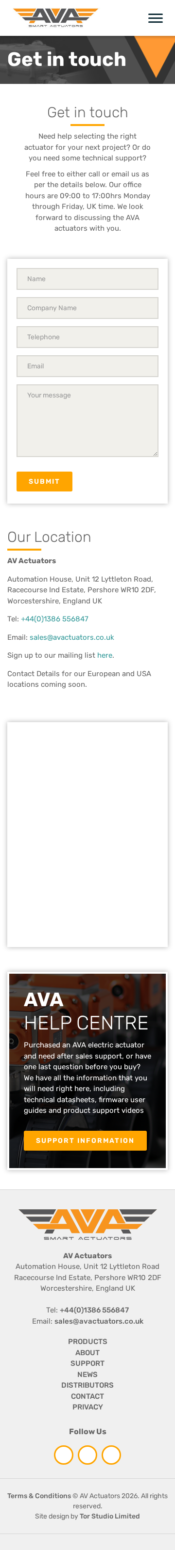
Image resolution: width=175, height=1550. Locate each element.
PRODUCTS (87, 1341)
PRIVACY (87, 1407)
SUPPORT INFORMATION (85, 1141)
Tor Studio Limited (110, 1516)
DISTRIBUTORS (87, 1385)
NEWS (87, 1374)
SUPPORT (87, 1363)
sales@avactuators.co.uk (72, 637)
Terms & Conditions (39, 1496)
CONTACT (87, 1396)
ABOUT (87, 1352)
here (104, 655)
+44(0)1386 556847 (54, 619)
